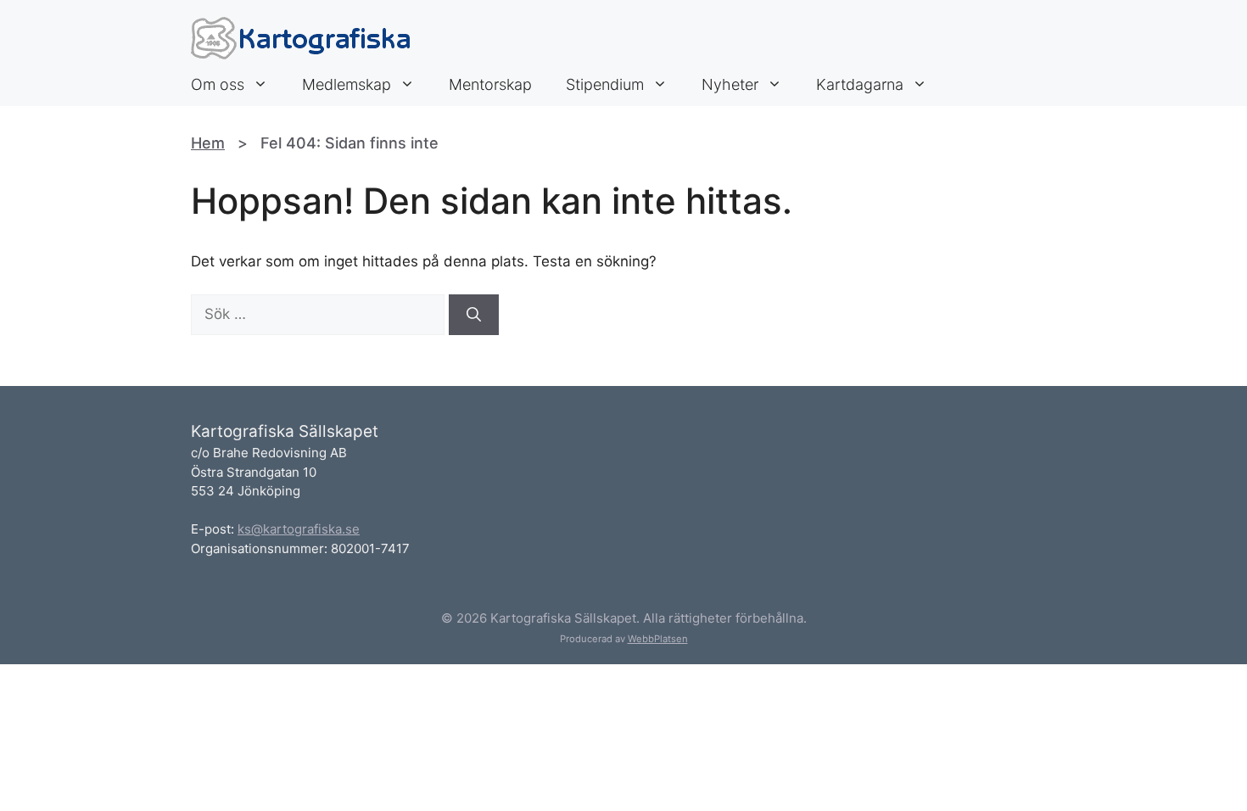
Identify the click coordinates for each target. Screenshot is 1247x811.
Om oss (217, 84)
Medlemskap (346, 84)
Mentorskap (490, 84)
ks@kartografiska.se (299, 529)
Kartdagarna (859, 84)
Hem (208, 143)
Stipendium (605, 84)
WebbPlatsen (658, 639)
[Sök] (474, 314)
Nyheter (730, 84)
